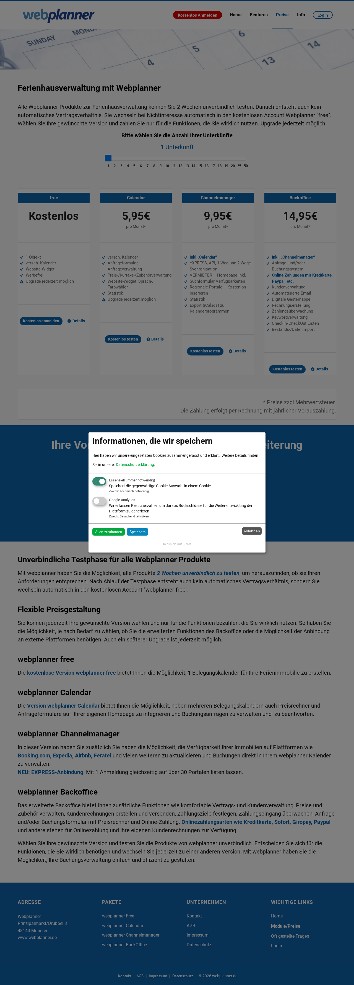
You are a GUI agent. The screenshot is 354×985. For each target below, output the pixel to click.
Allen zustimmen (108, 532)
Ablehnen (251, 531)
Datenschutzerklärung (135, 464)
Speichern (137, 532)
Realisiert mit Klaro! (177, 544)
